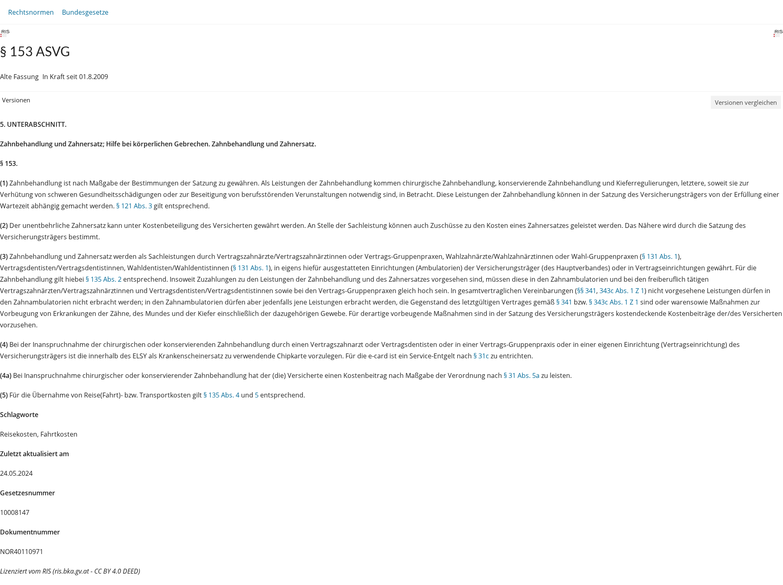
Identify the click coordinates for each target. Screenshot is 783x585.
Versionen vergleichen (746, 102)
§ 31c (481, 355)
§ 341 (564, 302)
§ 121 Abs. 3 (134, 205)
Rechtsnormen (31, 12)
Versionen (16, 100)
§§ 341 (586, 290)
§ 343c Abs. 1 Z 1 (614, 302)
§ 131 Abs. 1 (660, 256)
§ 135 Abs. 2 (104, 279)
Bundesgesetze (85, 12)
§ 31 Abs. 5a (522, 375)
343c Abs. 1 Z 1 (621, 290)
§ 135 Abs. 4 (221, 395)
